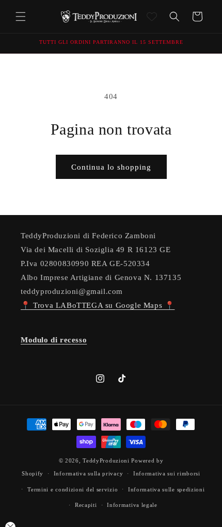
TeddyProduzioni (106, 460)
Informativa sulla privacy (88, 473)
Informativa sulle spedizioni (166, 489)
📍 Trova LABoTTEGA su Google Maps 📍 (98, 305)
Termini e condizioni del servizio (72, 489)
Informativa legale (132, 505)
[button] (20, 16)
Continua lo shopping (111, 167)
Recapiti (86, 505)
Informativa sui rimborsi (166, 473)
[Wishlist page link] (152, 16)
